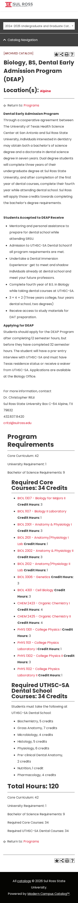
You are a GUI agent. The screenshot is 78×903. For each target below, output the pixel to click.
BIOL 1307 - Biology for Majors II (41, 498)
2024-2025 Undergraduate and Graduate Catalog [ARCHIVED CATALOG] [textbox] (38, 26)
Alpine (45, 91)
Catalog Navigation (23, 40)
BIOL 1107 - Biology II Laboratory (41, 511)
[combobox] (39, 26)
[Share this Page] (61, 54)
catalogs (24, 881)
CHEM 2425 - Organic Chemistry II (44, 616)
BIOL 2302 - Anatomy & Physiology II (45, 550)
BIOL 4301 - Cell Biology (35, 590)
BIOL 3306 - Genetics (33, 577)
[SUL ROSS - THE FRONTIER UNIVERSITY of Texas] (19, 6)
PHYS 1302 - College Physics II (40, 655)
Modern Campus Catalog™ (48, 893)
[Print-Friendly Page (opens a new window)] (67, 54)
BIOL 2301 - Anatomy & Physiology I (44, 524)
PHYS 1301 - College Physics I (39, 629)
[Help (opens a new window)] (72, 54)
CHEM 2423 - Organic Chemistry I (43, 603)
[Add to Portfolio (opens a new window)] (56, 54)
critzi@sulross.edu (17, 423)
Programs (31, 105)
